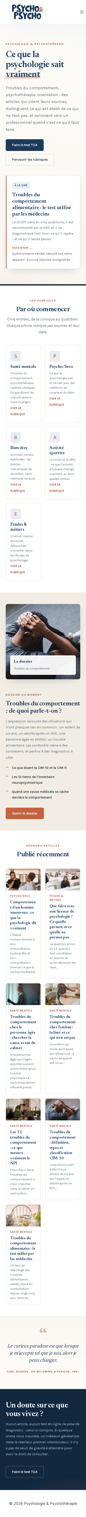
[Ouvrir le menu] (82, 11)
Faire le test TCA (24, 145)
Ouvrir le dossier (24, 813)
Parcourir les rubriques (30, 160)
